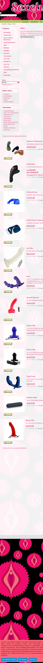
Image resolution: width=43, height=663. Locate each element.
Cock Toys (7, 59)
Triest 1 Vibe (31, 325)
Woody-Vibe (30, 420)
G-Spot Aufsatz (32, 192)
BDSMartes (7, 61)
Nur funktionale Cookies (9, 659)
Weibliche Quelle (8, 101)
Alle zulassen (23, 659)
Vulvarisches (7, 56)
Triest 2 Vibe (31, 349)
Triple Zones (31, 376)
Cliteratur (5, 19)
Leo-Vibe (30, 248)
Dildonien (6, 48)
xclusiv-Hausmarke (35, 17)
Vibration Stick (32, 397)
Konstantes (3, 17)
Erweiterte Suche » (7, 84)
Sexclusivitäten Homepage (8, 97)
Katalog (9, 24)
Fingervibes (31, 164)
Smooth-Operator (33, 297)
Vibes (14, 24)
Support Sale (10, 17)
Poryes (6, 100)
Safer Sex (6, 64)
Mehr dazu (33, 659)
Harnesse (6, 53)
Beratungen (29, 19)
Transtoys (6, 94)
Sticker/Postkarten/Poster (15, 19)
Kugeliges (6, 50)
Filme (24, 19)
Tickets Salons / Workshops (22, 17)
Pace (28, 276)
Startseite (4, 24)
